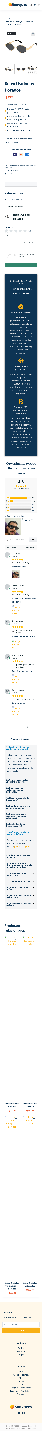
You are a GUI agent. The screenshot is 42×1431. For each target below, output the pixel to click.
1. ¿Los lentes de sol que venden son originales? (18, 748)
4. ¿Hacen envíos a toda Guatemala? (17, 799)
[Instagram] (23, 1413)
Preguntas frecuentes (21, 1387)
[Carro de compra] (39, 5)
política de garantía (23, 846)
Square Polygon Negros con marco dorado (25, 666)
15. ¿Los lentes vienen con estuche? (18, 904)
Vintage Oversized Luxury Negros (24, 631)
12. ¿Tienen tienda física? (18, 881)
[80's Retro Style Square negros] (13, 563)
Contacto (21, 1394)
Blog (21, 1378)
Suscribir (21, 1330)
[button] (21, 255)
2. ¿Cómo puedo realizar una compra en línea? (17, 781)
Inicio (21, 1371)
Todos (21, 1348)
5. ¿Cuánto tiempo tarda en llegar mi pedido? (18, 807)
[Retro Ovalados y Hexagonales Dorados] (12, 1197)
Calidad (21, 1381)
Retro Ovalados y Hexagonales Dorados (12, 1286)
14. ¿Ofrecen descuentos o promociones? (18, 896)
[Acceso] (31, 5)
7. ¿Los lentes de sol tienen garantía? (15, 825)
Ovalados (17, 170)
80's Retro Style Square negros (26, 563)
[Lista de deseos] (35, 5)
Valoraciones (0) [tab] (21, 184)
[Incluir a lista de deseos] (16, 939)
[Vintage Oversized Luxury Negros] (13, 631)
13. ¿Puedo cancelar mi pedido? (17, 888)
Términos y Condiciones (21, 1391)
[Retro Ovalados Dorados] (12, 1017)
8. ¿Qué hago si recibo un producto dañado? (18, 833)
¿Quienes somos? (21, 1374)
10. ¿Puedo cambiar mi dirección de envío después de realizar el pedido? (19, 865)
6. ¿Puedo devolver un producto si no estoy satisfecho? (16, 816)
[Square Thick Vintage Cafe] (13, 699)
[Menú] (6, 5)
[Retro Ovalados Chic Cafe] (30, 1017)
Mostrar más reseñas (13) (21, 727)
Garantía (21, 1384)
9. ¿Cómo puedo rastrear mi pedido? (18, 856)
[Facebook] (19, 1413)
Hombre (21, 1351)
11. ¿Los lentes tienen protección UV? (16, 874)
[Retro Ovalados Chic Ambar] (30, 1197)
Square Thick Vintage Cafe (25, 699)
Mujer (21, 1354)
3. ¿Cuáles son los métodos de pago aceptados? (14, 790)
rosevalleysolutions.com (27, 1428)
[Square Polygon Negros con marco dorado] (13, 666)
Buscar (33, 539)
